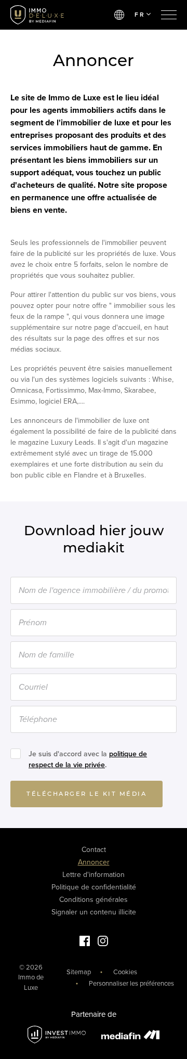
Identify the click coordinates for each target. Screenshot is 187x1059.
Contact (94, 849)
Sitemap (78, 972)
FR (140, 14)
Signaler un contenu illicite (93, 912)
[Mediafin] (130, 1034)
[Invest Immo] (57, 1035)
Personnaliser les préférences (131, 983)
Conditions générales (93, 899)
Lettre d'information (93, 874)
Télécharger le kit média (86, 793)
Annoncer (94, 862)
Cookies (125, 972)
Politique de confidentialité (93, 887)
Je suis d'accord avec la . (88, 759)
